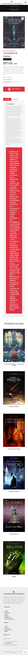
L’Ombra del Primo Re (14, 406)
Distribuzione (6, 628)
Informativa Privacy (7, 617)
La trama (7, 99)
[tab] (7, 99)
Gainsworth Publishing (9, 651)
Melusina (14, 576)
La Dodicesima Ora (14, 534)
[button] (22, 18)
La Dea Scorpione (14, 6)
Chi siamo (6, 611)
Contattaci (6, 614)
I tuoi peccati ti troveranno (14, 449)
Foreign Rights (7, 612)
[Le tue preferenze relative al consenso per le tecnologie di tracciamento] (25, 652)
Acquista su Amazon (15, 88)
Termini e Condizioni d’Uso (9, 618)
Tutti (15, 63)
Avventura (18, 8)
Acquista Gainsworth (8, 629)
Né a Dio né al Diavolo (14, 491)
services (6, 622)
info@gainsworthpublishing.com (10, 644)
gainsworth (7, 607)
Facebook (6, 631)
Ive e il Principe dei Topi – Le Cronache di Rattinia (14, 364)
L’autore (16, 99)
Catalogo (13, 8)
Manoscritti (6, 615)
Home (8, 8)
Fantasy (10, 63)
